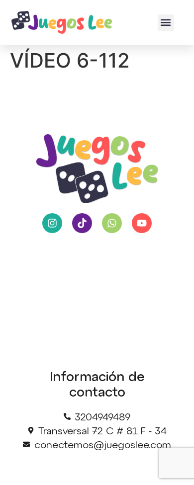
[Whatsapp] (112, 223)
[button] (166, 22)
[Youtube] (142, 223)
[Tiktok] (82, 223)
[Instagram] (52, 223)
